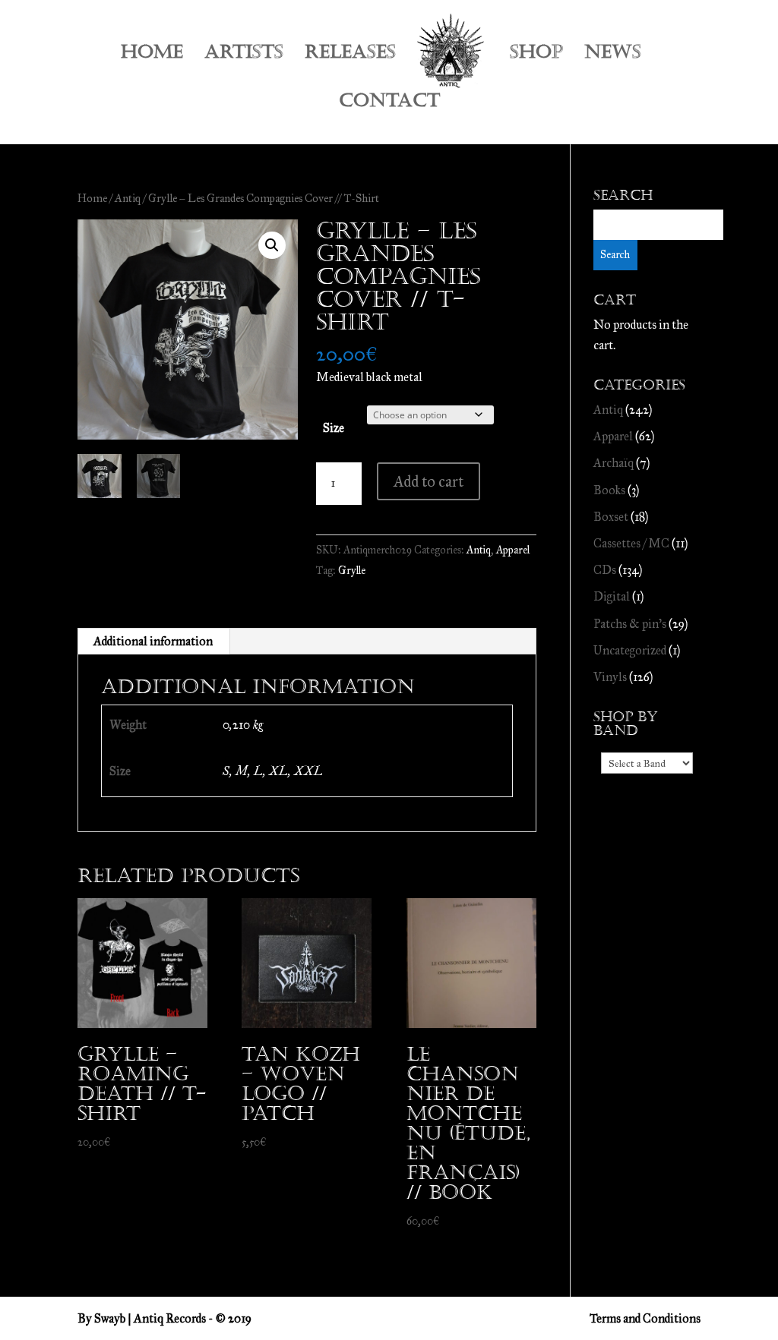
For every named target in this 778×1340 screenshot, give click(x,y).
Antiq (128, 198)
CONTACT (389, 104)
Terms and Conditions (645, 1318)
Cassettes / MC (631, 543)
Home (92, 198)
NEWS (612, 55)
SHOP (536, 55)
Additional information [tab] (153, 641)
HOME (152, 55)
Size (333, 428)
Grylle (351, 570)
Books (609, 490)
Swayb (109, 1318)
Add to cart (428, 481)
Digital (611, 596)
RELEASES (350, 55)
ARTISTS (243, 55)
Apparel (513, 550)
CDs (604, 570)
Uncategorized (629, 650)
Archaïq (613, 463)
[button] (272, 245)
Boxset (610, 516)
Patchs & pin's (629, 623)
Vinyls (610, 677)
